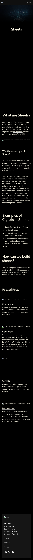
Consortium (8, 304)
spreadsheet (7, 179)
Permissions (8, 408)
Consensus (7, 331)
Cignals (9, 124)
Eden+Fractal (10, 235)
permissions (17, 132)
